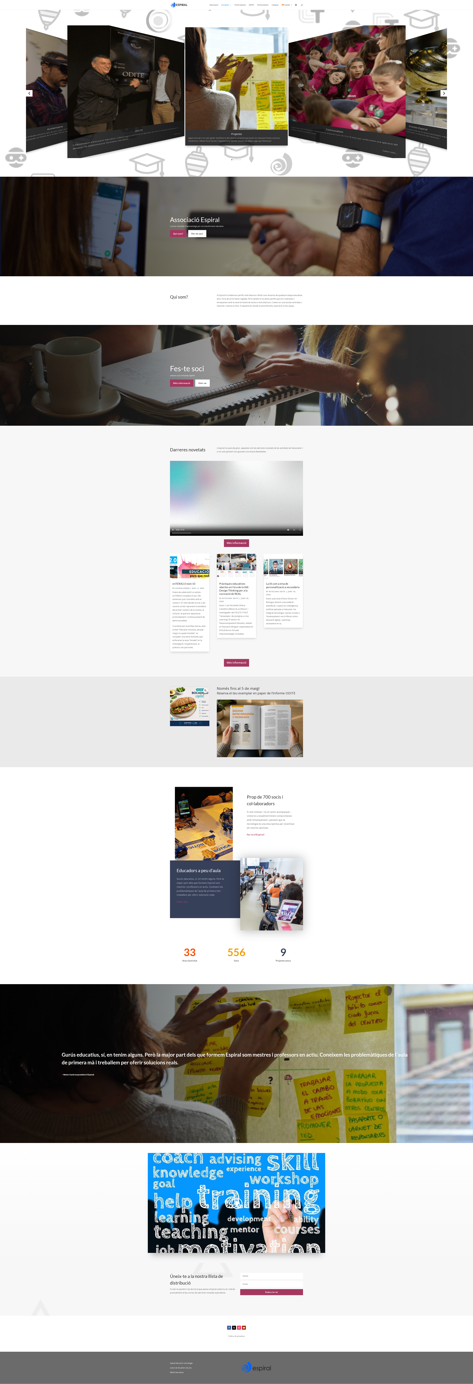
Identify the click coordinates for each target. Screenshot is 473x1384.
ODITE (251, 5)
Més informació (181, 383)
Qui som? (178, 233)
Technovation (263, 5)
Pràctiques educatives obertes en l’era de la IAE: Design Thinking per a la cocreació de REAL (234, 588)
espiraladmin (182, 588)
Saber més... (177, 133)
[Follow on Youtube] (244, 1328)
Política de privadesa (236, 1336)
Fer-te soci (197, 233)
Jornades (225, 5)
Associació (214, 5)
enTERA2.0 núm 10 (183, 583)
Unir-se (202, 383)
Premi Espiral (240, 5)
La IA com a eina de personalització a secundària (282, 585)
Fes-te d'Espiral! (256, 834)
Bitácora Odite (230, 598)
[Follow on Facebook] (229, 1328)
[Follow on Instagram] (239, 1328)
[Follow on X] (234, 1328)
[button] (29, 93)
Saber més (182, 901)
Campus (275, 5)
